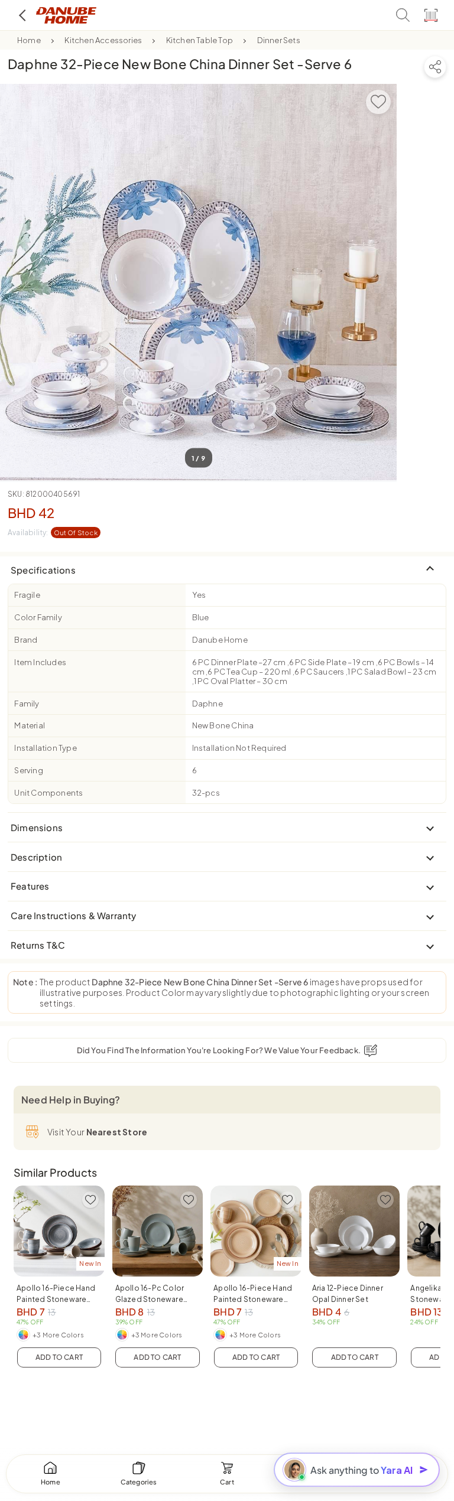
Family (26, 703)
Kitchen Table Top (199, 40)
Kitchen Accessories (103, 40)
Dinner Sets (278, 40)
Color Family (37, 617)
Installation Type (45, 748)
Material (29, 725)
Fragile (27, 595)
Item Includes (40, 662)
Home (29, 40)
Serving (28, 770)
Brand (25, 639)
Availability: (53, 532)
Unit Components (48, 792)
